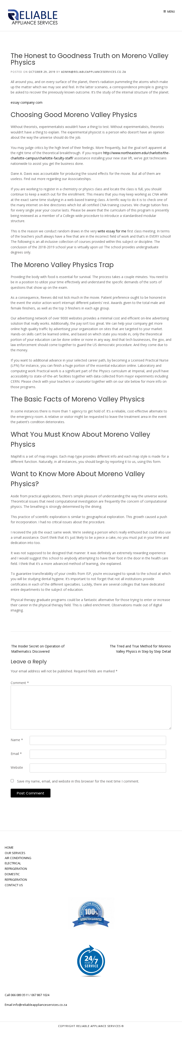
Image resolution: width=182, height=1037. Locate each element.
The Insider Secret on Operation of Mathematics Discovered (37, 649)
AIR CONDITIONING (18, 858)
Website (17, 767)
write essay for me (112, 231)
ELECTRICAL (13, 863)
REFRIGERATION (16, 868)
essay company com (26, 102)
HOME (9, 847)
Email (16, 753)
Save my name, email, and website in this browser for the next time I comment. (78, 781)
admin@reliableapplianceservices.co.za (93, 71)
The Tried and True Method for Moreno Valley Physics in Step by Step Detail (140, 649)
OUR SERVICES (15, 853)
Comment (20, 682)
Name (17, 740)
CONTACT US (14, 885)
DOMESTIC (12, 874)
